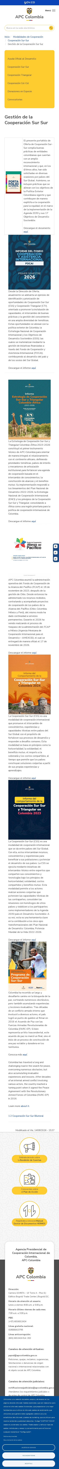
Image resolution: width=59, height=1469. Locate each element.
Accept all (29, 1463)
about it (25, 1106)
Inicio (7, 36)
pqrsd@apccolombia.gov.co (22, 1355)
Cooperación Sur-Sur (18, 40)
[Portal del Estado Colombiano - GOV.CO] (29, 2)
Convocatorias (15, 99)
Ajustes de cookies (29, 1447)
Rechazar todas (29, 1455)
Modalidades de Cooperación (28, 36)
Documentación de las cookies (12, 1440)
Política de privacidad (10, 1436)
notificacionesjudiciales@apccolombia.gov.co (31, 1387)
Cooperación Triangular (20, 75)
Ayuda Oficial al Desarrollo (22, 58)
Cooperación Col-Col (18, 83)
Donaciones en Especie (20, 91)
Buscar (51, 28)
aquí (26, 231)
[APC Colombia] (29, 14)
